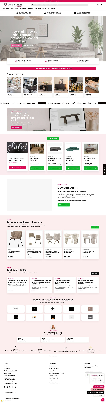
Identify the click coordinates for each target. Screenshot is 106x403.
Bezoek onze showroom (11, 103)
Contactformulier (53, 375)
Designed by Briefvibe (15, 398)
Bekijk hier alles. (53, 138)
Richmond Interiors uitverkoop (84, 12)
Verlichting (23, 8)
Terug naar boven (53, 356)
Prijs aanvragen (104, 169)
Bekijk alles (95, 227)
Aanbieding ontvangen (54, 383)
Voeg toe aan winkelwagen (37, 168)
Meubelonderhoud (53, 378)
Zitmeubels (6, 8)
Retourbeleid (52, 370)
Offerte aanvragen (63, 204)
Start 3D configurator (16, 127)
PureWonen (9, 398)
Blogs (50, 380)
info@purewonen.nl (12, 383)
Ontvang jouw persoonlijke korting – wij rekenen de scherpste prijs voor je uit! (53, 68)
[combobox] (59, 5)
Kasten (17, 8)
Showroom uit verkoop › (17, 167)
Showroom (26, 103)
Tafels (11, 8)
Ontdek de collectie (16, 45)
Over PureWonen (53, 366)
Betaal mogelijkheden (54, 368)
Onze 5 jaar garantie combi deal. (56, 373)
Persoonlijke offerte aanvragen (54, 12)
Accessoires (30, 8)
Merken (53, 8)
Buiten (44, 8)
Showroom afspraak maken (25, 12)
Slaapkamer (38, 8)
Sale (48, 8)
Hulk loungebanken (28, 45)
